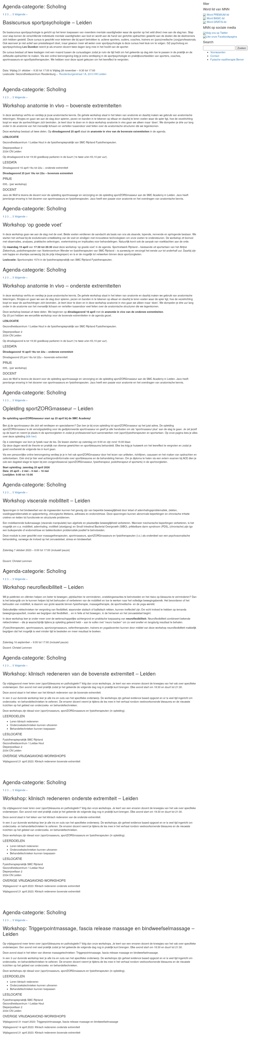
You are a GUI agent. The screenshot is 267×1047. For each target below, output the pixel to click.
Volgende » (21, 14)
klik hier (31, 436)
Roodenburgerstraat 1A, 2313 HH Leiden (82, 74)
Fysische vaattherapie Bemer (227, 59)
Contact (214, 56)
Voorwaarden (218, 52)
